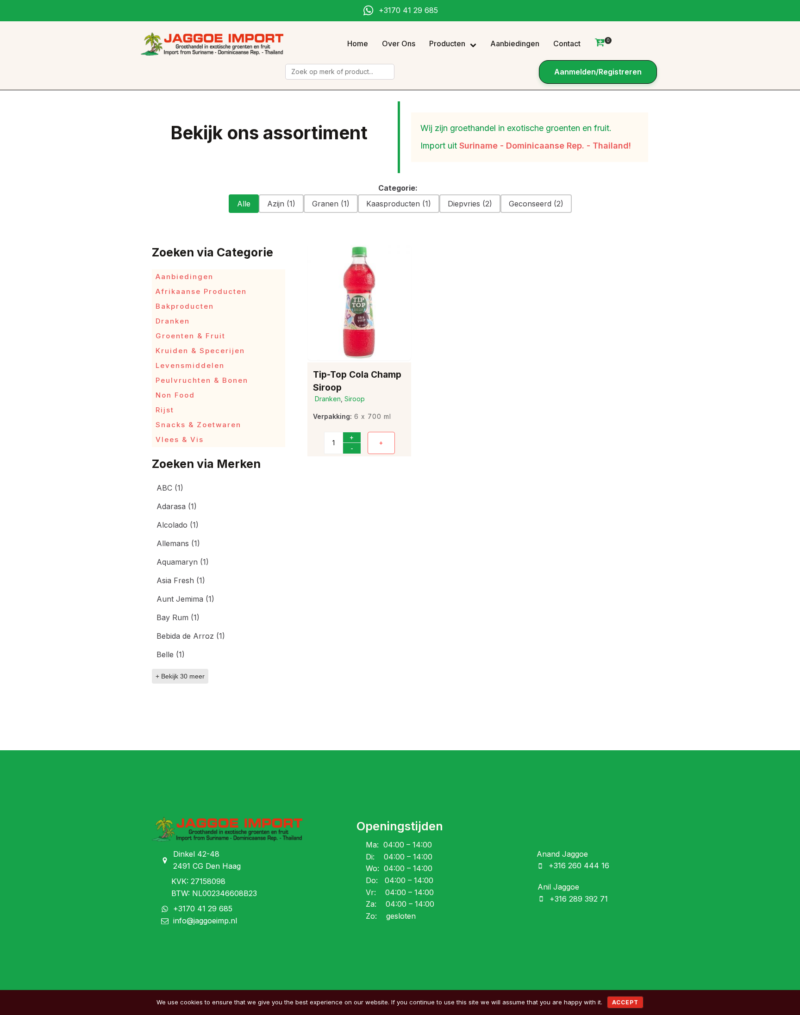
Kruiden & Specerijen (200, 350)
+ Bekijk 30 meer (180, 676)
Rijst (165, 409)
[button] (244, 203)
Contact (567, 43)
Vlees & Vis (180, 439)
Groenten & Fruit (190, 335)
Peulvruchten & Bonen (202, 380)
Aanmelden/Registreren (598, 71)
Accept (625, 1002)
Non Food (175, 395)
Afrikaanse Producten (201, 291)
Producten (447, 43)
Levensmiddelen (190, 365)
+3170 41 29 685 (408, 10)
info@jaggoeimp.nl (205, 920)
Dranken (173, 321)
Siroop (354, 399)
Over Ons (398, 43)
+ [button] (381, 442)
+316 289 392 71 (579, 898)
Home (357, 43)
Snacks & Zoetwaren (198, 424)
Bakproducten (185, 306)
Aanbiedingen (514, 43)
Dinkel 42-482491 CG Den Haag (207, 860)
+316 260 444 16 (579, 865)
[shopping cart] (599, 44)
